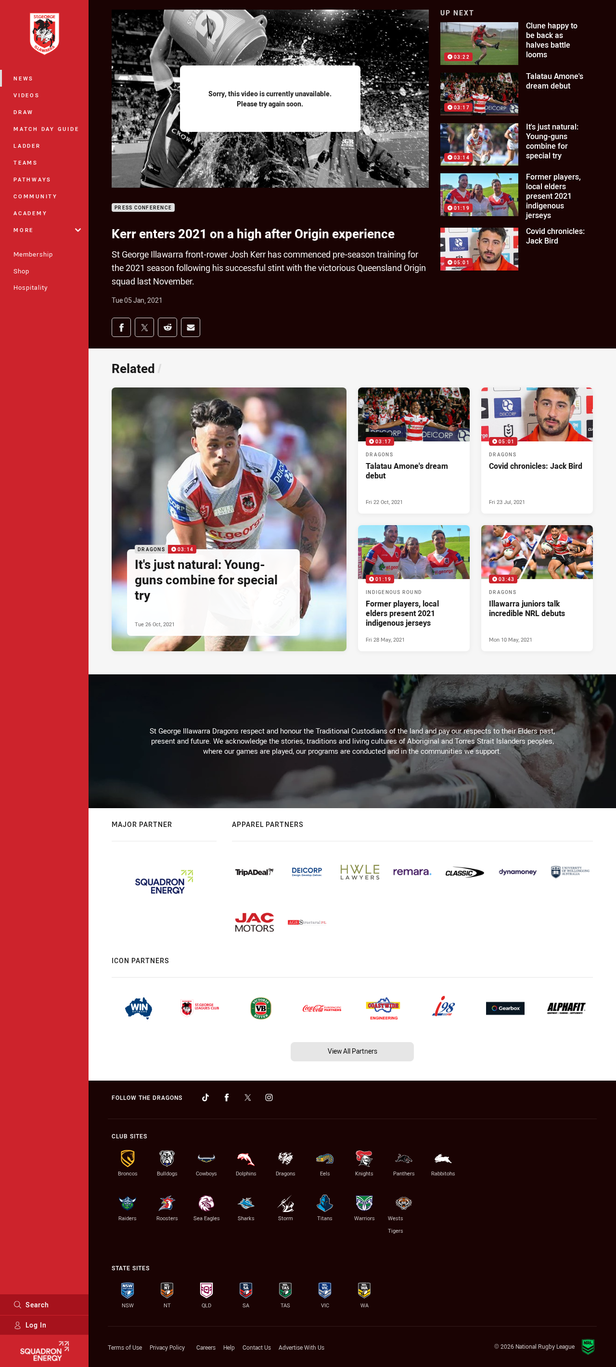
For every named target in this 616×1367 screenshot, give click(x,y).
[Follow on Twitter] (248, 1097)
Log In (36, 1324)
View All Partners (352, 1051)
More (23, 229)
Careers (206, 1347)
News (23, 78)
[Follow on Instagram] (269, 1097)
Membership (33, 254)
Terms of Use (125, 1347)
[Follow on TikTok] (205, 1097)
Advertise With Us (301, 1347)
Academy (30, 213)
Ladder (27, 145)
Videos (26, 95)
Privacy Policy (167, 1347)
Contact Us (257, 1347)
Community (35, 196)
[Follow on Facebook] (227, 1097)
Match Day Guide (46, 128)
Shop (21, 271)
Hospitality (30, 287)
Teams (25, 162)
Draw (23, 112)
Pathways (32, 179)
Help (229, 1347)
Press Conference (143, 208)
